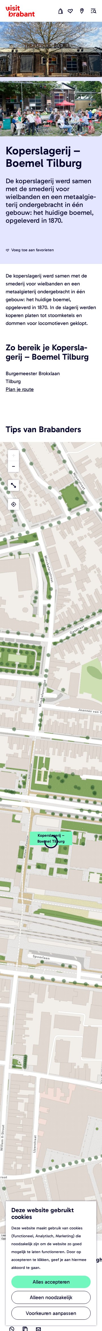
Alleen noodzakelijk (51, 1297)
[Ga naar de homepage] (23, 11)
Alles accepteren (51, 1282)
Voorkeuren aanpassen (51, 1313)
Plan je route (20, 389)
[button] (51, 841)
